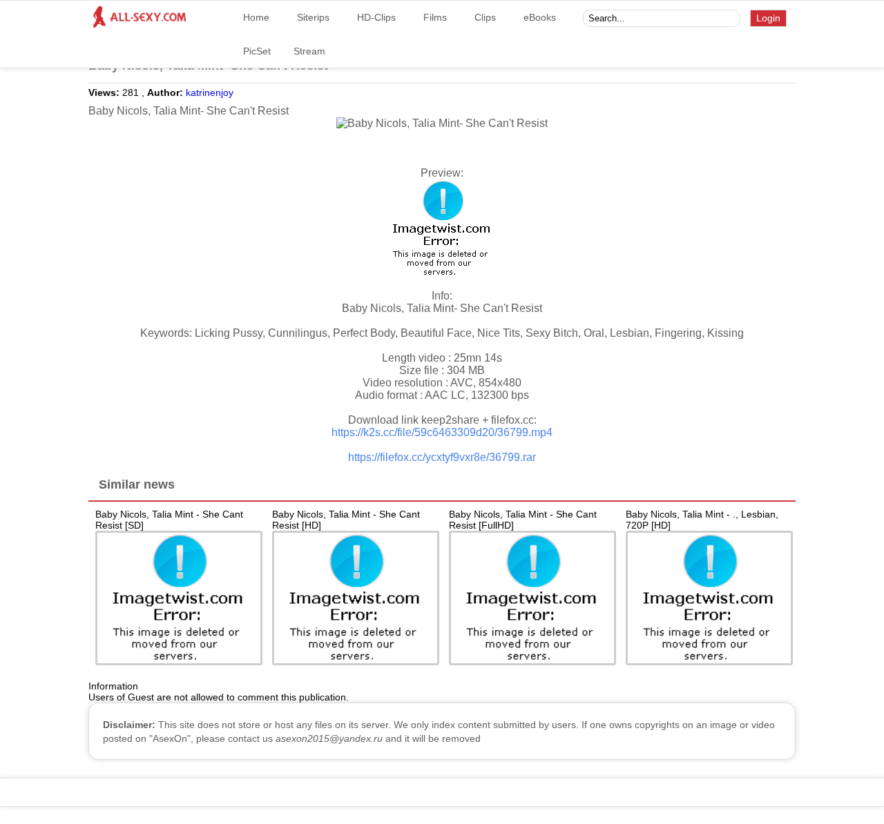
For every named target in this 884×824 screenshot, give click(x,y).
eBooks (539, 17)
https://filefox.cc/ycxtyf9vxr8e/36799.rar (442, 457)
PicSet (257, 51)
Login (768, 17)
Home (256, 17)
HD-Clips (376, 17)
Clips (485, 17)
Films (435, 17)
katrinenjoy (209, 92)
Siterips (313, 17)
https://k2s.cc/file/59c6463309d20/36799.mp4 (442, 432)
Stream (309, 51)
